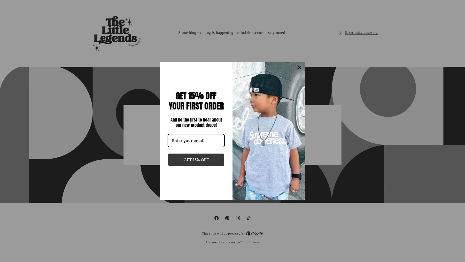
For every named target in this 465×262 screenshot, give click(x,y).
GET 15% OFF (196, 159)
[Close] (299, 67)
